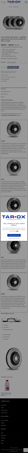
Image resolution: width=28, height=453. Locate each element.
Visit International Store (14, 235)
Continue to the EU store (14, 238)
